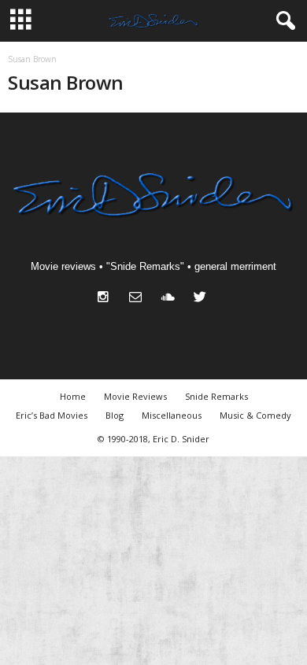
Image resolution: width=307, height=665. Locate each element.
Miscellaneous (172, 415)
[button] (282, 21)
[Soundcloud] (171, 299)
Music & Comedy (255, 415)
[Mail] (139, 299)
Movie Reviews (135, 396)
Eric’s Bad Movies (51, 415)
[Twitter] (201, 299)
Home (73, 396)
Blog (114, 415)
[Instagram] (107, 299)
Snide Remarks (216, 396)
